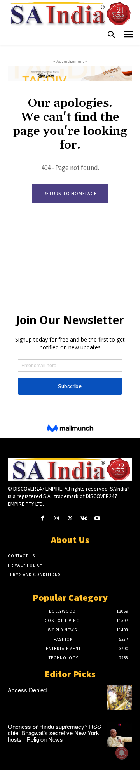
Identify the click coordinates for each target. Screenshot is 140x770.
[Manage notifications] (122, 753)
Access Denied (27, 690)
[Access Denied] (119, 697)
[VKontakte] (84, 518)
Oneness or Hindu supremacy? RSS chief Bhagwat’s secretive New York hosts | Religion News (54, 732)
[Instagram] (56, 518)
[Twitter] (70, 518)
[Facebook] (42, 518)
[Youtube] (97, 518)
